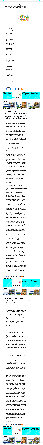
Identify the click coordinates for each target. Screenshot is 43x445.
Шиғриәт (6, 3)
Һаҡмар (5, 0)
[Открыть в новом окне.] (7, 89)
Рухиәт (5, 297)
